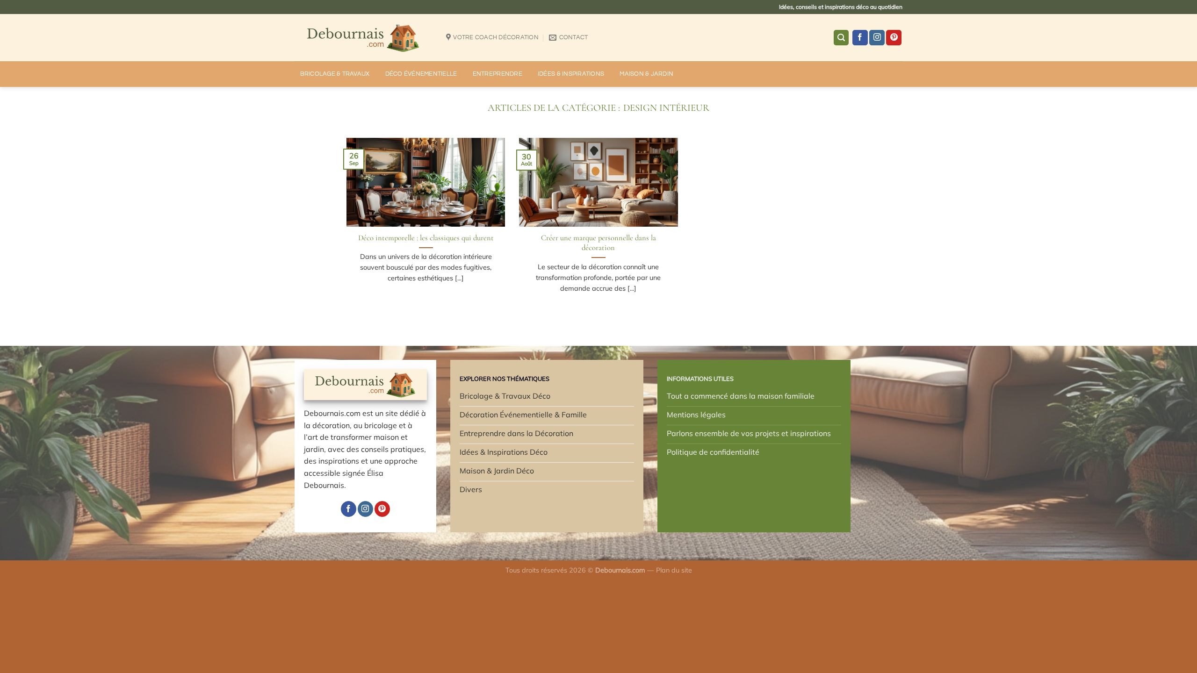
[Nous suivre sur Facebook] (860, 38)
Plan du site (674, 570)
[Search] (841, 37)
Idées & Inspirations (571, 74)
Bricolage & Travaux (335, 74)
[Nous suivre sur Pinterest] (893, 38)
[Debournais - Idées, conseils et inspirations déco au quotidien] (363, 38)
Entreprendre (497, 74)
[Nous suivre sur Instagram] (877, 38)
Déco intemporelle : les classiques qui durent (426, 238)
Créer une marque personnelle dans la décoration (598, 243)
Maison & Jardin (646, 74)
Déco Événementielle (421, 74)
